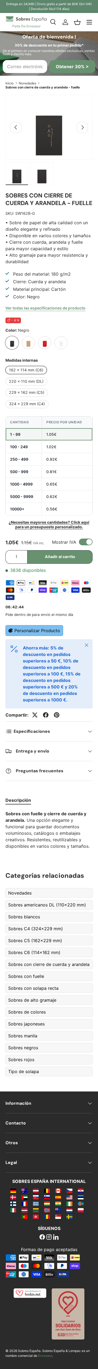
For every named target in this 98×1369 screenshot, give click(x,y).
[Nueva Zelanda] (58, 1210)
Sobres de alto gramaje (32, 1000)
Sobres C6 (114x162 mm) (34, 952)
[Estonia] (81, 1197)
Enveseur (45, 1356)
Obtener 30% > (72, 66)
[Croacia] (81, 1190)
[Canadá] (58, 1190)
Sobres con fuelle (26, 976)
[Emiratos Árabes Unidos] (24, 1197)
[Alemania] (13, 1190)
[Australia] (24, 1190)
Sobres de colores (27, 1012)
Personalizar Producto (37, 630)
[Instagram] (49, 1237)
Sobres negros (23, 1047)
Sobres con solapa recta (33, 988)
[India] (58, 1203)
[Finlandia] (13, 1203)
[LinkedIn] (56, 1237)
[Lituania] (36, 1210)
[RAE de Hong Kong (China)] (36, 1216)
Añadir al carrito (60, 556)
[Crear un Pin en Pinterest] (56, 715)
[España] (58, 1197)
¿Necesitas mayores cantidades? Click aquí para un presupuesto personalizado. (49, 524)
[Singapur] (58, 1216)
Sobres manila (22, 1035)
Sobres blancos (24, 916)
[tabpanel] (49, 829)
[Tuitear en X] (34, 715)
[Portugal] (24, 1216)
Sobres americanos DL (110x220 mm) (47, 905)
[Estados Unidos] (69, 1197)
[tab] (18, 800)
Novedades (27, 83)
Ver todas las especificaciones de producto (45, 308)
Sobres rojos (21, 1059)
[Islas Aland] (81, 1203)
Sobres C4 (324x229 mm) (35, 928)
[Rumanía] (47, 1216)
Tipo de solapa (23, 1071)
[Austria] (36, 1190)
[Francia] (24, 1203)
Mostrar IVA (64, 542)
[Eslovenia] (47, 1197)
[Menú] (89, 22)
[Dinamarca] (13, 1197)
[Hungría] (47, 1203)
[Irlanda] (69, 1203)
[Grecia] (36, 1203)
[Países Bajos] (69, 1210)
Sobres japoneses (26, 1024)
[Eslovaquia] (36, 1197)
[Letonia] (24, 1210)
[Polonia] (81, 1210)
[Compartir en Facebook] (45, 715)
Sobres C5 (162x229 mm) (35, 940)
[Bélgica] (47, 1190)
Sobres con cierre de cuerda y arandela (49, 964)
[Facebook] (42, 1237)
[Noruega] (47, 1210)
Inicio (9, 83)
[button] (77, 22)
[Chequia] (69, 1190)
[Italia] (13, 1210)
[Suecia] (69, 1216)
